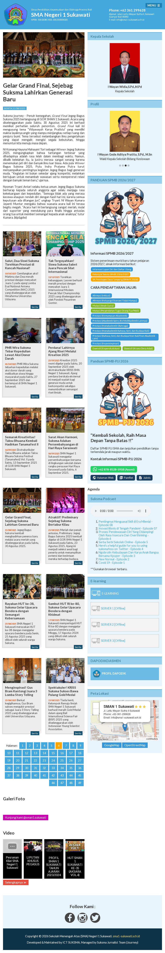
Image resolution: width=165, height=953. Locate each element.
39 (26, 775)
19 (8, 760)
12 (26, 753)
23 (44, 760)
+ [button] (96, 705)
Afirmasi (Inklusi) (101, 295)
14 (44, 753)
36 (79, 768)
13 (35, 753)
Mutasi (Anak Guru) (103, 305)
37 (8, 775)
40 (35, 775)
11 (17, 753)
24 (53, 760)
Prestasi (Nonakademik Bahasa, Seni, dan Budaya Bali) (121, 330)
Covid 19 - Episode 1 (112, 562)
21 (26, 760)
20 (17, 760)
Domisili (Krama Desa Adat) (138, 348)
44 (70, 775)
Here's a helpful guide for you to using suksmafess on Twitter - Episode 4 (123, 547)
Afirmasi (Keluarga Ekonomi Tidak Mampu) (115, 300)
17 (70, 753)
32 (44, 768)
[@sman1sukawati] (95, 921)
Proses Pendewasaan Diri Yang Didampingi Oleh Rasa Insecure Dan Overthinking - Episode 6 (126, 535)
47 (62, 783)
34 (62, 768)
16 (62, 753)
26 (70, 760)
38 (17, 775)
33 (53, 768)
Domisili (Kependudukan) (106, 348)
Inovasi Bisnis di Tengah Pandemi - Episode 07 (128, 528)
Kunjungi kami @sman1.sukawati (25, 817)
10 (8, 753)
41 (44, 775)
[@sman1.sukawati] (82, 921)
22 (35, 760)
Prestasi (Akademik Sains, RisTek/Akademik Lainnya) (120, 320)
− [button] (96, 711)
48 (70, 783)
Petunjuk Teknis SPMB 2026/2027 (111, 274)
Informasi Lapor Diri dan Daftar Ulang (112, 269)
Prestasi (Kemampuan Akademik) (110, 315)
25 (62, 760)
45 (79, 775)
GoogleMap (111, 745)
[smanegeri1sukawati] (70, 921)
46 (53, 783)
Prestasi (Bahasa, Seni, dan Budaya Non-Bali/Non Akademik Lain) (124, 337)
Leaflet (123, 738)
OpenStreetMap (138, 738)
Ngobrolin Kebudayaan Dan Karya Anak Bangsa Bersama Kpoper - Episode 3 (129, 554)
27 (79, 760)
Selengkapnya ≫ (15, 882)
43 (62, 775)
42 (53, 775)
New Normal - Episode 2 (114, 559)
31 (35, 768)
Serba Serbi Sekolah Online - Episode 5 (123, 542)
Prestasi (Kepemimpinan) (106, 343)
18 (79, 753)
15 (53, 753)
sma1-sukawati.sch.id (126, 936)
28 (8, 768)
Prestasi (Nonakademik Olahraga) (110, 325)
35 (70, 768)
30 (26, 768)
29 (17, 768)
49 (79, 783)
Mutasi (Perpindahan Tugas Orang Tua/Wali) (116, 310)
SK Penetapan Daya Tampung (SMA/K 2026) (115, 279)
